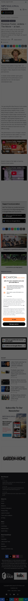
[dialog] (14, 300)
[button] (14, 296)
